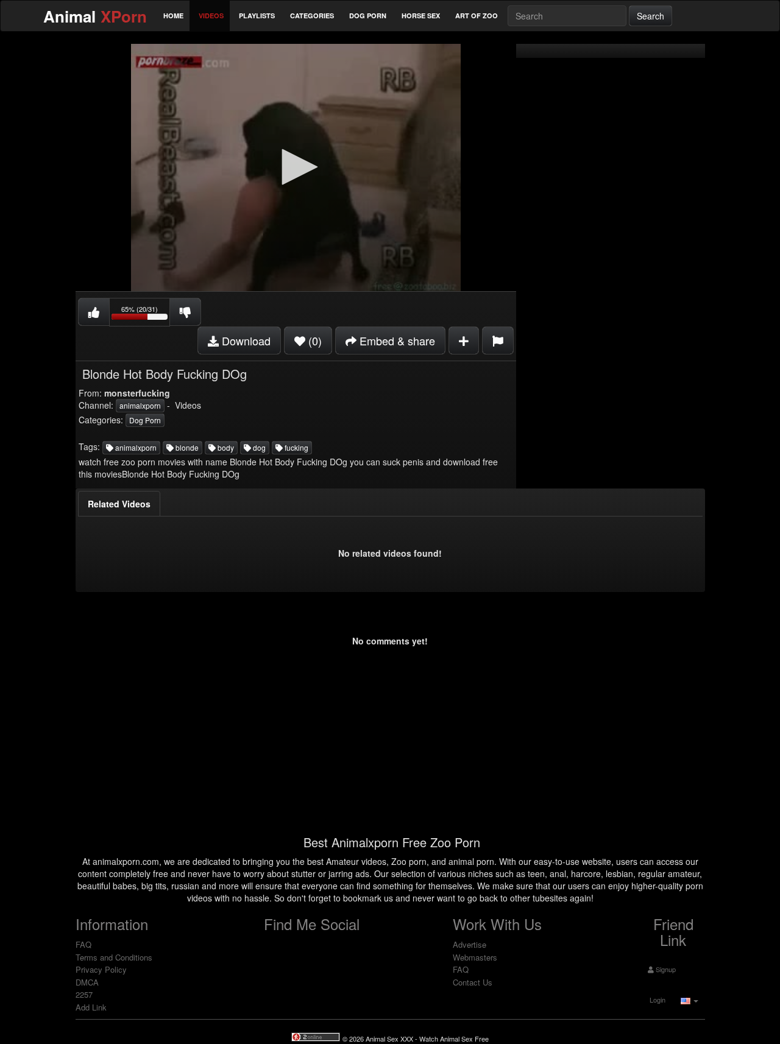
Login (656, 999)
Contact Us (472, 982)
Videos (211, 15)
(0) (313, 340)
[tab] (119, 504)
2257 (84, 994)
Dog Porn (367, 15)
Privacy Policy (101, 969)
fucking (295, 447)
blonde (186, 447)
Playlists (257, 15)
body (225, 447)
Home (173, 15)
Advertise (469, 944)
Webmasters (475, 957)
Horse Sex (421, 15)
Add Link (91, 1007)
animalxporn (140, 405)
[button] (295, 167)
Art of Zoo (476, 15)
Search (650, 16)
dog (258, 447)
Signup (665, 969)
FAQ (83, 944)
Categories (312, 15)
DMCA (87, 982)
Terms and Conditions (114, 957)
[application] (296, 167)
